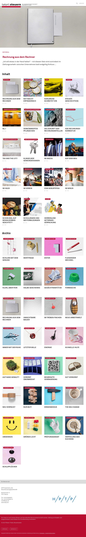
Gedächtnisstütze (53, 288)
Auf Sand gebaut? (11, 377)
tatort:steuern (11, 5)
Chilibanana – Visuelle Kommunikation (47, 533)
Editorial (6, 52)
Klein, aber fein (10, 288)
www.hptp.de (5, 502)
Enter (47, 258)
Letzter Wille (29, 347)
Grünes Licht (29, 437)
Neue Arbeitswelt (73, 318)
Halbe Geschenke (31, 288)
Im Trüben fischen (53, 318)
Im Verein (27, 188)
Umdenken (8, 437)
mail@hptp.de (5, 500)
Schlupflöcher (10, 467)
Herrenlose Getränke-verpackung (50, 220)
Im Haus (6, 188)
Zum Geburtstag (52, 188)
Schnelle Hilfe (72, 347)
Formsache (70, 288)
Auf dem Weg (71, 158)
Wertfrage (28, 258)
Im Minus (69, 188)
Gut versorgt (71, 377)
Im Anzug (48, 158)
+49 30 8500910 (8, 497)
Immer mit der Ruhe (12, 347)
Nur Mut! (27, 407)
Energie (48, 347)
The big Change (72, 407)
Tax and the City (10, 158)
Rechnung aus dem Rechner (19, 57)
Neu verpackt (9, 407)
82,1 (4, 129)
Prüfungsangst (51, 437)
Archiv (81, 3)
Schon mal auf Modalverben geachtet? (9, 220)
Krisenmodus (50, 407)
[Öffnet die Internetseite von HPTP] (64, 498)
